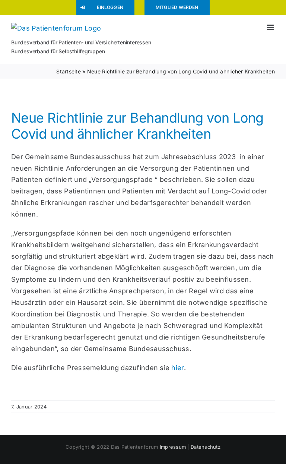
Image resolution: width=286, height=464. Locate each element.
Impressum (173, 447)
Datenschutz (205, 447)
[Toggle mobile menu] (271, 27)
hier (177, 368)
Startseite (68, 71)
